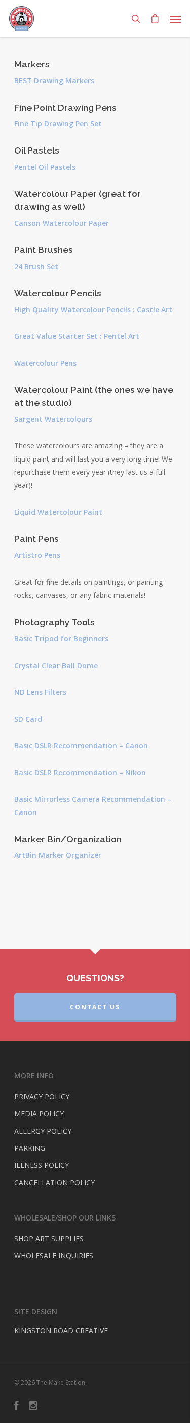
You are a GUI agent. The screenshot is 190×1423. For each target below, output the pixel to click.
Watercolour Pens (45, 363)
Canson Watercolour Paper (61, 223)
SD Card (28, 719)
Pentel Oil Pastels (46, 167)
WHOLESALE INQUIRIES (53, 1255)
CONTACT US (95, 1007)
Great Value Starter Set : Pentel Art (77, 336)
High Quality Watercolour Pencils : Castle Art (93, 309)
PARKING (29, 1148)
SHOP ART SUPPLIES (49, 1238)
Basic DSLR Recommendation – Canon (81, 745)
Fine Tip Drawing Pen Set (58, 123)
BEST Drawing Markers (55, 80)
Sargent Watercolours (53, 419)
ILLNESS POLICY (41, 1165)
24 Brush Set (36, 266)
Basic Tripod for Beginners (61, 638)
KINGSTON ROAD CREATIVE (61, 1330)
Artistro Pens (37, 555)
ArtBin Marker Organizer (57, 855)
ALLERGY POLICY (42, 1131)
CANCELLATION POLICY (54, 1182)
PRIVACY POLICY (41, 1096)
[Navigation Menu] (175, 19)
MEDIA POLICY (39, 1114)
